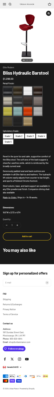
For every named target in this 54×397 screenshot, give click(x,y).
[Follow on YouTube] (27, 359)
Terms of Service (10, 314)
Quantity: (7, 219)
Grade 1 (8, 136)
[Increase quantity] (17, 225)
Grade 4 (41, 136)
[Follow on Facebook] (5, 359)
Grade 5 (8, 142)
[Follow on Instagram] (19, 359)
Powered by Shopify (27, 389)
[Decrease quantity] (6, 225)
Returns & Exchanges (12, 304)
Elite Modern (8, 67)
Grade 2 (19, 136)
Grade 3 (30, 136)
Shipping (7, 299)
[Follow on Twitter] (12, 359)
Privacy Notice (9, 309)
